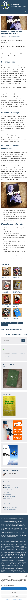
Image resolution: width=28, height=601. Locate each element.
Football (3, 36)
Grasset (18, 531)
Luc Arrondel (4, 554)
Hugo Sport (6, 518)
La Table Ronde (23, 535)
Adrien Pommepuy (5, 563)
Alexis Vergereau (11, 568)
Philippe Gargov (15, 567)
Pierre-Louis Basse (19, 568)
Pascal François (4, 568)
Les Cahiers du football (20, 524)
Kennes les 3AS (15, 518)
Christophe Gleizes (9, 565)
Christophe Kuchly (19, 549)
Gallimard (3, 520)
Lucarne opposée (14, 525)
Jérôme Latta (14, 558)
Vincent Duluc (8, 543)
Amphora (10, 520)
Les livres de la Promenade (11, 536)
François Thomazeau (15, 546)
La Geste (24, 526)
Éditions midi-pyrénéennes (6, 528)
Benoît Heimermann (11, 549)
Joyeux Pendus (9, 533)
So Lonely (6, 532)
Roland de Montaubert (8, 551)
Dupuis (25, 528)
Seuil (22, 529)
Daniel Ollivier (8, 558)
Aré (2, 571)
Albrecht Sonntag (4, 544)
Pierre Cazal (8, 560)
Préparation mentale (9, 501)
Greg (12, 552)
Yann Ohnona (21, 543)
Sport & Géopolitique (9, 491)
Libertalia (8, 531)
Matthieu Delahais (17, 551)
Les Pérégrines (4, 529)
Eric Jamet (3, 536)
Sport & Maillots (8, 500)
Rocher (12, 531)
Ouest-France (12, 526)
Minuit (15, 535)
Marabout (21, 518)
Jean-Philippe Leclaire (12, 322)
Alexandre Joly (7, 546)
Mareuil (7, 520)
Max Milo (16, 522)
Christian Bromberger (20, 554)
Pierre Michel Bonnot (12, 570)
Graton (2, 532)
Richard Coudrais (16, 36)
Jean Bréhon (21, 560)
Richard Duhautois (11, 554)
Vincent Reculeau (13, 563)
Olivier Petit (16, 565)
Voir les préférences (14, 596)
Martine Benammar (5, 562)
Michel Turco (3, 549)
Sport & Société (8, 492)
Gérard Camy (21, 567)
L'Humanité (3, 531)
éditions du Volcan (18, 526)
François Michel (6, 571)
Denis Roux (23, 570)
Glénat (7, 535)
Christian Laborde (13, 562)
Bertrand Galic (4, 570)
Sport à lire (15, 4)
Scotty (21, 532)
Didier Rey (21, 541)
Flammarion (4, 322)
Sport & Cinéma (8, 498)
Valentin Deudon (16, 552)
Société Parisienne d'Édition (10, 524)
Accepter (14, 589)
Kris (3, 552)
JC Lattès (7, 526)
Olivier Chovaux (12, 544)
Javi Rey (18, 570)
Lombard (22, 531)
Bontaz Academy (16, 533)
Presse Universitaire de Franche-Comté (11, 521)
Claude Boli (24, 551)
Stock (15, 531)
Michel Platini (4, 324)
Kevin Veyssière (16, 547)
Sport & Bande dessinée (9, 496)
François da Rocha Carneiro (12, 541)
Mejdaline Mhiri (21, 555)
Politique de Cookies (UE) (10, 509)
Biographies (7, 485)
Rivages (19, 529)
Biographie (20, 322)
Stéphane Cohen (4, 557)
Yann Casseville (18, 557)
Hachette (17, 532)
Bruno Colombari (14, 543)
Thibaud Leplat (9, 567)
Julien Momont (12, 557)
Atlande (12, 522)
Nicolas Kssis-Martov (13, 555)
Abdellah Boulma (20, 571)
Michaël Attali (20, 563)
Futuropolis (21, 525)
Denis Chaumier (19, 544)
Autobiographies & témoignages (11, 487)
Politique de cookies (9, 599)
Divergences (11, 535)
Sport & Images (7, 494)
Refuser (14, 592)
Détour (15, 529)
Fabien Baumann (14, 560)
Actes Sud (22, 533)
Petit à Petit (15, 520)
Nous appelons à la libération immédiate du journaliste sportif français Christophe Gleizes (14, 354)
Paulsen (2, 525)
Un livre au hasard (8, 503)
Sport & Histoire (8, 489)
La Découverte (11, 529)
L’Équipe (10, 518)
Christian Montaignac (22, 562)
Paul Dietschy (4, 541)
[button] (26, 575)
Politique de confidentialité (17, 599)
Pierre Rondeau (13, 571)
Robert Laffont (20, 528)
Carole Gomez (23, 552)
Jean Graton (20, 558)
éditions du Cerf (12, 532)
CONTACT (6, 511)
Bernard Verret (7, 552)
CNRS (18, 535)
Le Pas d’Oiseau (8, 525)
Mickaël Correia (23, 547)
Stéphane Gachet (4, 555)
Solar (2, 518)
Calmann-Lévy (14, 528)
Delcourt (20, 522)
